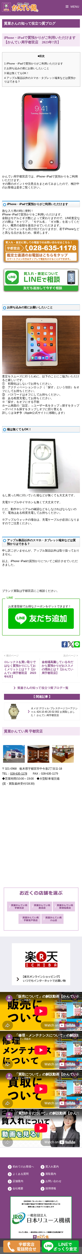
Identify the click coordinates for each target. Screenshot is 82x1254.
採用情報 (50, 1188)
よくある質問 (21, 1173)
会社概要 (18, 1188)
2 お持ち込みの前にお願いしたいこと (26, 68)
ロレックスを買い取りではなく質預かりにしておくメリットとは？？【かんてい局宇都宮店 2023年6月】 (20, 669)
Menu (74, 6)
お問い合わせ (53, 1181)
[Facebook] (65, 646)
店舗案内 (18, 1181)
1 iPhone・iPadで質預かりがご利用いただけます (33, 63)
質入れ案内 (52, 1166)
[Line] (77, 646)
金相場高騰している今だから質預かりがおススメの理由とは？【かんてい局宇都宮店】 (57, 667)
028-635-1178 (18, 773)
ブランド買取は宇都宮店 (18, 590)
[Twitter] (71, 646)
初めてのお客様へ (23, 1166)
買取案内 (50, 1173)
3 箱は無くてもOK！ (16, 73)
